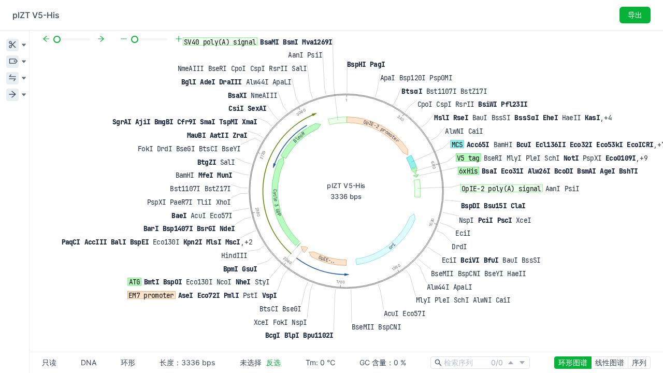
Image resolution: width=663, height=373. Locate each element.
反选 (273, 362)
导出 (635, 14)
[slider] (57, 39)
